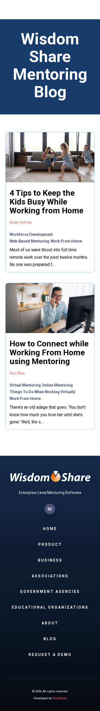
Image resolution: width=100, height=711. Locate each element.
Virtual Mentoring (25, 385)
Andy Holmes (21, 222)
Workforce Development (31, 234)
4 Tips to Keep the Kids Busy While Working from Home (46, 201)
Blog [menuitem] (50, 639)
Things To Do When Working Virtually (42, 392)
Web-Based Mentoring (29, 241)
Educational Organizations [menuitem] (50, 607)
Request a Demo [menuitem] (50, 654)
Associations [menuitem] (50, 576)
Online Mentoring (57, 385)
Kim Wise (17, 373)
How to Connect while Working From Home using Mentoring (49, 352)
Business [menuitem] (50, 560)
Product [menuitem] (50, 544)
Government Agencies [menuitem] (50, 591)
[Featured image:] (50, 181)
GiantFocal (59, 698)
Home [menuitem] (50, 529)
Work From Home (66, 241)
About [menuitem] (50, 623)
